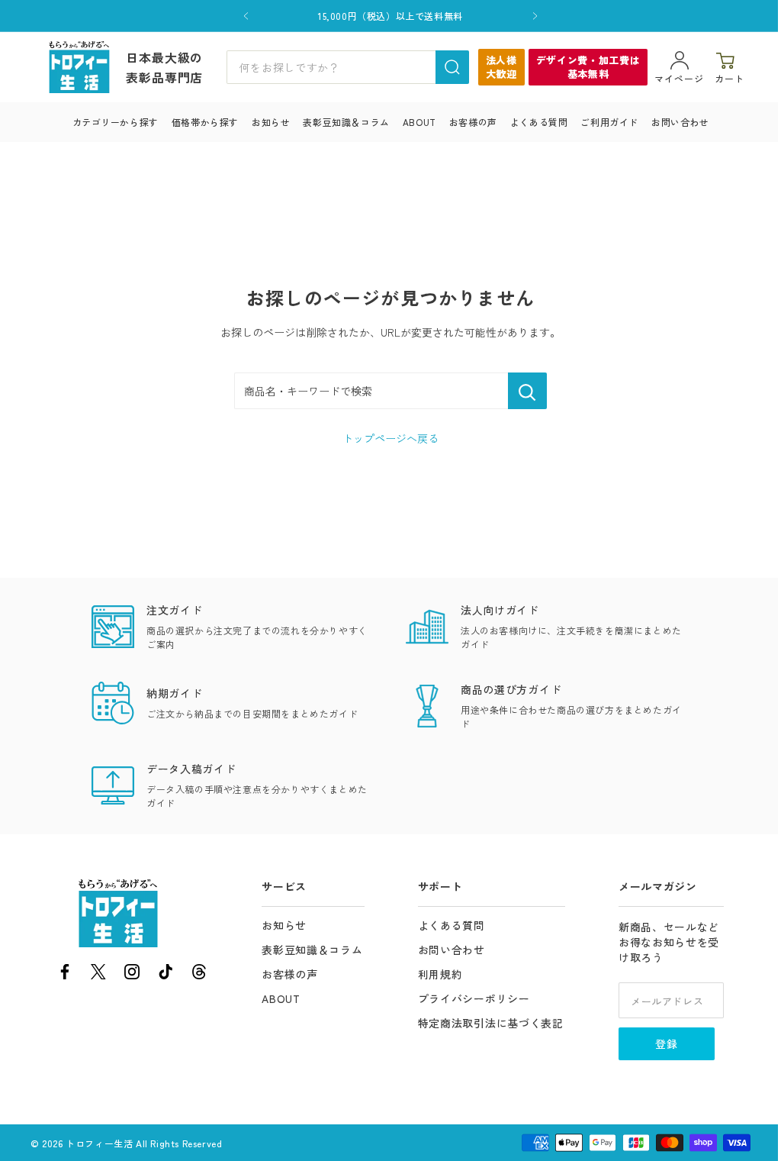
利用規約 (440, 974)
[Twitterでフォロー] (98, 974)
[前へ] (246, 16)
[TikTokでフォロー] (165, 974)
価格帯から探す (205, 121)
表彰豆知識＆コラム (346, 121)
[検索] (452, 67)
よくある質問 (539, 121)
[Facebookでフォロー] (64, 974)
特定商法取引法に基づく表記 (491, 1022)
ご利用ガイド (609, 121)
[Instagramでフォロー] (132, 974)
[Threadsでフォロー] (199, 974)
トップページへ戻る (390, 438)
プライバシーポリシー (474, 998)
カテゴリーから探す (115, 121)
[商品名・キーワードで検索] (527, 390)
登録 (666, 1043)
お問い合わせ (680, 121)
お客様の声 (473, 121)
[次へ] (535, 16)
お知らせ (271, 121)
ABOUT (419, 121)
